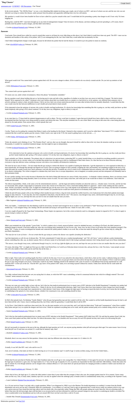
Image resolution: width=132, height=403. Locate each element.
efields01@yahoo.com (20, 333)
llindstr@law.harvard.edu (26, 380)
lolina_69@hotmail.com (19, 137)
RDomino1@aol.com (18, 86)
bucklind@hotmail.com (19, 311)
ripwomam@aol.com (14, 269)
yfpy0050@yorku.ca (17, 44)
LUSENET (16, 6)
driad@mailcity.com (17, 322)
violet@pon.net (16, 126)
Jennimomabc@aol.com (29, 397)
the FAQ (22, 401)
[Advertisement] (66, 63)
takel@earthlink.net (18, 342)
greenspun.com (6, 6)
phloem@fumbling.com (25, 200)
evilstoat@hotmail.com (19, 27)
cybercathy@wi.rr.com (18, 295)
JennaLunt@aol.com (18, 220)
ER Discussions (26, 6)
